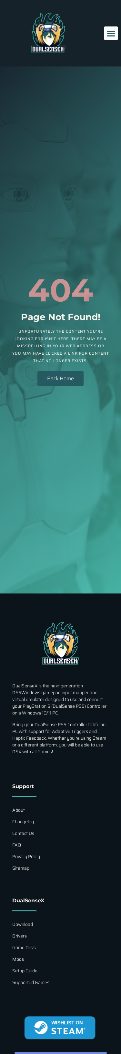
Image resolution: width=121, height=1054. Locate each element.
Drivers (19, 935)
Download (22, 924)
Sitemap (20, 868)
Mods (18, 959)
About (18, 810)
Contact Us (23, 833)
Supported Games (30, 982)
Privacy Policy (26, 856)
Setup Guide (24, 970)
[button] (111, 33)
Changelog (23, 821)
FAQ (16, 844)
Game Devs (24, 947)
